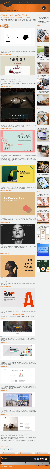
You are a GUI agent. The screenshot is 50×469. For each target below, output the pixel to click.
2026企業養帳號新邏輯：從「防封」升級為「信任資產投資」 (43, 44)
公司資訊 (13, 456)
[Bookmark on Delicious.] (10, 449)
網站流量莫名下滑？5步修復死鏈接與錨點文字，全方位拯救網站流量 (43, 60)
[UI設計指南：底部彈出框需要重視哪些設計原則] (43, 250)
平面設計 (20, 461)
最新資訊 (4, 17)
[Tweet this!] (3, 449)
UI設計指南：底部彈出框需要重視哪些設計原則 (43, 243)
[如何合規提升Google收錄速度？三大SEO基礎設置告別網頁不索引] (43, 100)
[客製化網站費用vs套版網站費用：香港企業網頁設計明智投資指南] (43, 183)
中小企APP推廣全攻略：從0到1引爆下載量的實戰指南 (43, 76)
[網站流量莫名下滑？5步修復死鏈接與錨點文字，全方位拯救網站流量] (43, 68)
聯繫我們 (35, 456)
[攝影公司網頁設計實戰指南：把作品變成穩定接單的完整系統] (43, 167)
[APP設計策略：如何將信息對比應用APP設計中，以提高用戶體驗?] (43, 234)
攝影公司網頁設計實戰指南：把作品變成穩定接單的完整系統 (43, 159)
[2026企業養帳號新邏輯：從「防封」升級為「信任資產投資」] (43, 52)
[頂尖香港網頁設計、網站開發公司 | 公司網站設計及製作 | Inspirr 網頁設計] (7, 2)
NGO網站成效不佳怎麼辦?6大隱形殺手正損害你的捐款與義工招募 (43, 128)
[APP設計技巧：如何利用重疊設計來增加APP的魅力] (43, 202)
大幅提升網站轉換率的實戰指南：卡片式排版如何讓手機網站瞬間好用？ (43, 112)
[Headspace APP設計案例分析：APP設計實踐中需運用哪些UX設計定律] (43, 266)
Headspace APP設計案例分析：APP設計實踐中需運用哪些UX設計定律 (43, 259)
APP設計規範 (22, 158)
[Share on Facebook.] (12, 449)
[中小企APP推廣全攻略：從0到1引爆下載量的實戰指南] (43, 84)
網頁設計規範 (17, 158)
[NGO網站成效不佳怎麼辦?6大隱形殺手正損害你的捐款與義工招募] (43, 135)
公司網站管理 (10, 466)
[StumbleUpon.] (5, 449)
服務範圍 (20, 456)
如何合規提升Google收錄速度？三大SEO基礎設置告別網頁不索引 (43, 92)
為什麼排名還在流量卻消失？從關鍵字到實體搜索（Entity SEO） (43, 29)
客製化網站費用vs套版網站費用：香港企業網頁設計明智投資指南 (43, 175)
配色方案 (2, 219)
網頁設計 (7, 17)
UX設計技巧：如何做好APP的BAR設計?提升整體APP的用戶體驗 (43, 211)
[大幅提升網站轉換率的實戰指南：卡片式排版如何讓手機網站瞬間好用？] (43, 119)
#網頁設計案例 (18, 17)
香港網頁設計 (6, 466)
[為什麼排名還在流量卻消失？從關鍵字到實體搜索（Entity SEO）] (43, 36)
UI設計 (4, 362)
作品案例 (28, 456)
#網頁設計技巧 (13, 17)
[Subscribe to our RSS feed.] (1, 449)
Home (1, 10)
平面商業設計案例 (29, 461)
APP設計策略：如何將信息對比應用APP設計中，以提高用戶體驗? (43, 227)
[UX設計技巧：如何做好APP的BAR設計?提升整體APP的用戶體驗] (43, 218)
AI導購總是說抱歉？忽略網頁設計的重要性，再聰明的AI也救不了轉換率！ (43, 144)
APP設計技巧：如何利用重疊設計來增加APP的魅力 (43, 195)
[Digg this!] (8, 449)
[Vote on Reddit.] (6, 449)
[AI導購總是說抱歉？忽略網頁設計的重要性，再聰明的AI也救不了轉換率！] (43, 151)
